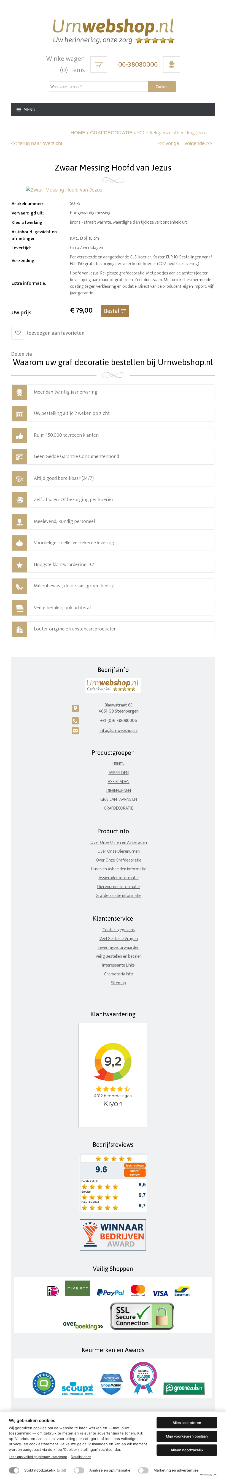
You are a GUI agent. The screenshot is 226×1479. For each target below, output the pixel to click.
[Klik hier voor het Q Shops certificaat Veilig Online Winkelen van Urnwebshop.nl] (44, 1393)
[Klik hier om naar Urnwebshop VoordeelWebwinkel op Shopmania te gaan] (111, 1393)
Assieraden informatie (119, 878)
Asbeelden (119, 773)
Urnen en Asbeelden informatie (118, 869)
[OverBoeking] (83, 1329)
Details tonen (81, 1457)
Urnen (118, 764)
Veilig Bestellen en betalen (119, 956)
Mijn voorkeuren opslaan (187, 1436)
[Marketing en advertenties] (143, 1470)
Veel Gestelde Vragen (118, 939)
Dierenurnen (118, 790)
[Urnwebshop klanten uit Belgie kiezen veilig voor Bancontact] (182, 1295)
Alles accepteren (187, 1422)
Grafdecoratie (118, 808)
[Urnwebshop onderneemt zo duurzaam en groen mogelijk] (184, 1393)
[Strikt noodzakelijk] (14, 1470)
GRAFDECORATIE (111, 132)
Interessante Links (118, 965)
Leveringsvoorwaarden (118, 947)
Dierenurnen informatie (118, 887)
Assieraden (119, 782)
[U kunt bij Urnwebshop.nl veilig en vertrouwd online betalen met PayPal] (110, 1295)
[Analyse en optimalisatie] (79, 1470)
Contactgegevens (119, 930)
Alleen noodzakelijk (187, 1450)
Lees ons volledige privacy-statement (38, 1457)
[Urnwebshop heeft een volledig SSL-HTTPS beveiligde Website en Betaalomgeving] (142, 1329)
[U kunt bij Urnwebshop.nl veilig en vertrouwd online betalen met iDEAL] (53, 1295)
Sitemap (118, 983)
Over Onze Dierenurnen (119, 851)
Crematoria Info (118, 974)
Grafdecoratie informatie (118, 895)
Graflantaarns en (118, 799)
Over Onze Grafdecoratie (118, 860)
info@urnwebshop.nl (118, 730)
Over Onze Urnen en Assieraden (118, 842)
